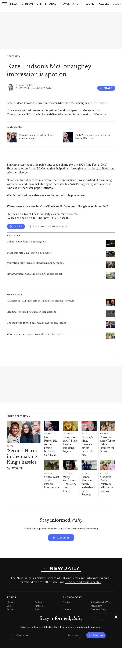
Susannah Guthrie (24, 85)
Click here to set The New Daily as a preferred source (43, 214)
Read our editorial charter (83, 582)
